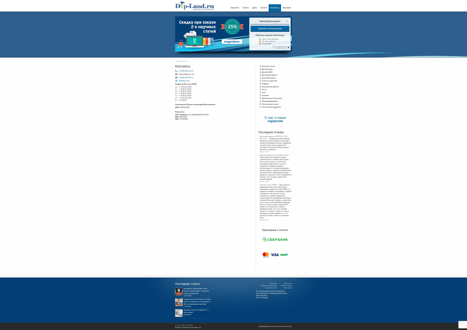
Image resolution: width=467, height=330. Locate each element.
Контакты (274, 7)
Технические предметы (271, 107)
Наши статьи (288, 283)
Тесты (264, 90)
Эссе (264, 92)
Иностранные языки (270, 104)
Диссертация (267, 69)
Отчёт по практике (269, 81)
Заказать (234, 7)
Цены (254, 7)
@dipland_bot (184, 81)
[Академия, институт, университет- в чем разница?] (179, 313)
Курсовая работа (269, 78)
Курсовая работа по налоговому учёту (274, 155)
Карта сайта (273, 283)
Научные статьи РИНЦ (268, 185)
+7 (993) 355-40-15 (185, 71)
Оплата (263, 7)
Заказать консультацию (270, 28)
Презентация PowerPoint (272, 98)
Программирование (270, 101)
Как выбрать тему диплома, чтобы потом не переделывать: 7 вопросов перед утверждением (196, 291)
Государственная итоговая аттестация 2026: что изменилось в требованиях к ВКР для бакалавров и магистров (197, 301)
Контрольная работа (270, 87)
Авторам (287, 7)
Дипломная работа (269, 75)
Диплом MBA (267, 72)
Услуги (245, 7)
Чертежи (265, 95)
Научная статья (268, 66)
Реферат (265, 84)
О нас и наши (275, 119)
